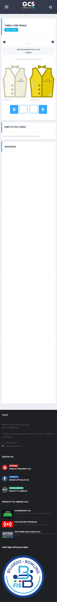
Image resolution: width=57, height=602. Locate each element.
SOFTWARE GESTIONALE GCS (27, 532)
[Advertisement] (28, 183)
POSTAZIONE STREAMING (26, 522)
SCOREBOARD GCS (23, 511)
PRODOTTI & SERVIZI (18, 491)
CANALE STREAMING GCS (20, 469)
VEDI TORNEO (11, 29)
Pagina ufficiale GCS (19, 480)
